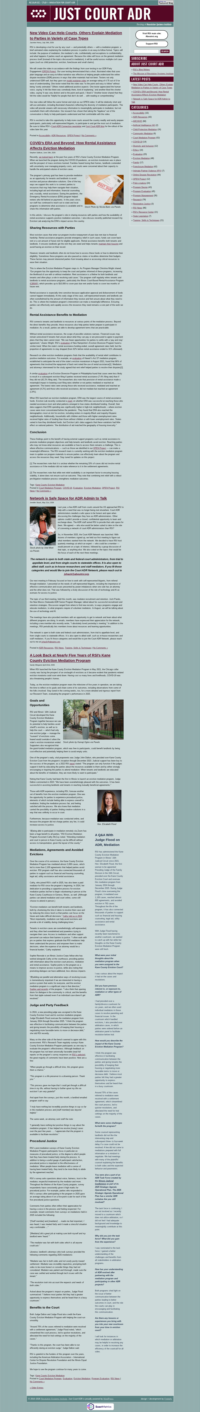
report (72, 764)
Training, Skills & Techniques (78, 648)
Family (136, 162)
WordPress (108, 1399)
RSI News (59, 648)
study (70, 401)
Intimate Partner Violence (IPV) (147, 171)
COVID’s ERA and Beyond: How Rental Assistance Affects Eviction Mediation (150, 93)
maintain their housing (108, 244)
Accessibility (44, 135)
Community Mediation (143, 133)
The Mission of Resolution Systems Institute (153, 73)
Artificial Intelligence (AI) (144, 125)
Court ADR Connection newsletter (66, 126)
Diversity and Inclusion (143, 146)
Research (137, 199)
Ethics (136, 150)
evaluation (65, 343)
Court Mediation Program (50, 488)
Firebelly (168, 1399)
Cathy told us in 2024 (72, 916)
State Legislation (140, 216)
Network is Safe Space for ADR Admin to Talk (68, 498)
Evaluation (78, 488)
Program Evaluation (100, 1378)
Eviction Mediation (92, 488)
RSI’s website (78, 1055)
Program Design (140, 187)
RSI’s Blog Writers (141, 69)
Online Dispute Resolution (145, 175)
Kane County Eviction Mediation (50, 485)
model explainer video (76, 80)
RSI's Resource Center (143, 212)
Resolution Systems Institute (54, 1399)
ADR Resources (58, 135)
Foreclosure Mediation (143, 166)
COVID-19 (67, 488)
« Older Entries (36, 1388)
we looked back (46, 157)
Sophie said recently (39, 989)
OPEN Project (73, 135)
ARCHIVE (137, 121)
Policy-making (139, 183)
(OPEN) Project (49, 71)
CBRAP (34, 283)
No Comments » (89, 135)
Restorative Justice (142, 204)
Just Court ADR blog (95, 126)
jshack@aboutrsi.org (76, 574)
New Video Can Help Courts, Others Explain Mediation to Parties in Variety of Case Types (152, 86)
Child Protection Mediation (145, 129)
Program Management (143, 195)
